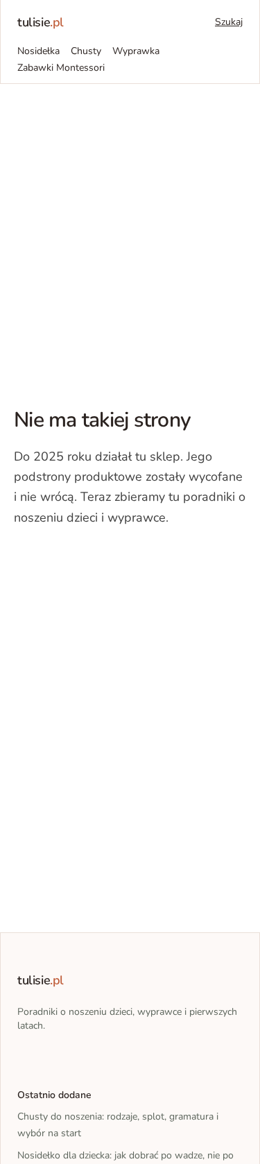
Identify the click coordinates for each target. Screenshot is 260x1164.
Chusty (86, 51)
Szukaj (229, 21)
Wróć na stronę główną (86, 559)
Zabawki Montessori (61, 67)
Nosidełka (38, 51)
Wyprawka (135, 51)
